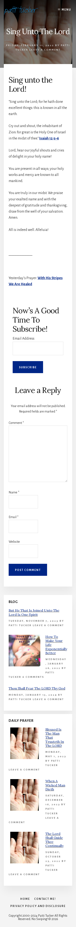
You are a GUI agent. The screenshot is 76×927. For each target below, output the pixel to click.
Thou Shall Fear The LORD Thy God (37, 688)
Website (14, 541)
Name (14, 492)
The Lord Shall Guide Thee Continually (54, 840)
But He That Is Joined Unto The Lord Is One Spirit (34, 612)
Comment (16, 423)
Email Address (23, 338)
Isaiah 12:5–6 (49, 138)
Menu (66, 9)
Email (13, 517)
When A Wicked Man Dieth (55, 785)
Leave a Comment (45, 49)
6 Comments (33, 677)
